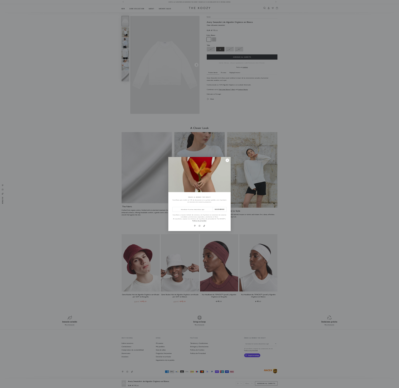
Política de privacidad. (199, 221)
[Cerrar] (227, 160)
